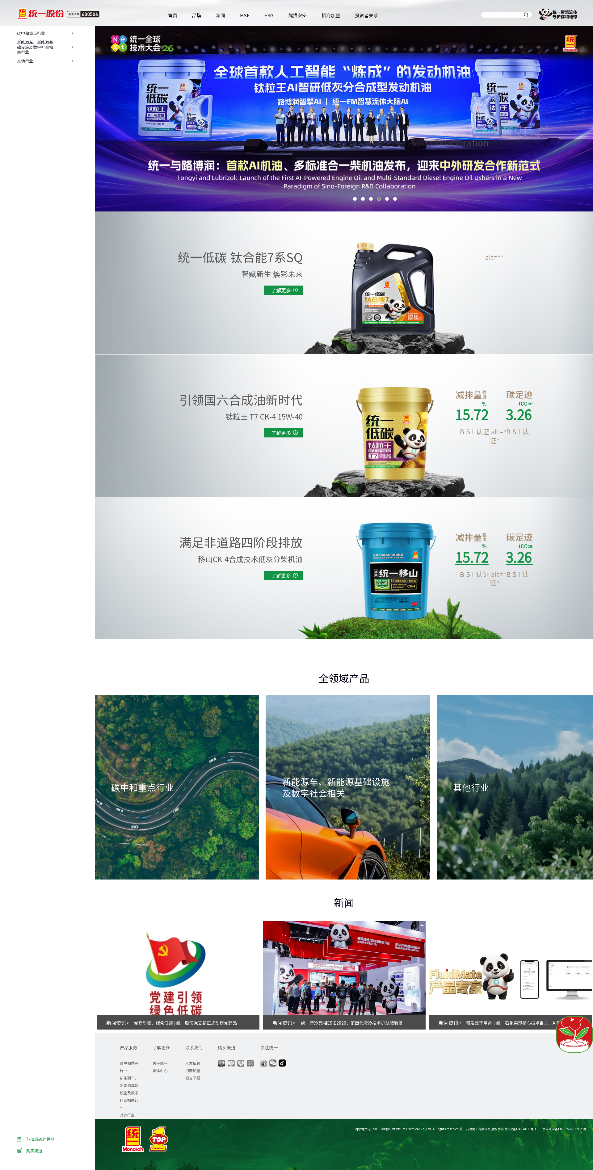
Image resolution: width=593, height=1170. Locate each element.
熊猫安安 (297, 15)
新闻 (220, 15)
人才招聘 (192, 1063)
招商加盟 (331, 15)
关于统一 (160, 1063)
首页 (172, 15)
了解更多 (281, 290)
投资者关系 (366, 15)
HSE (245, 15)
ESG (268, 15)
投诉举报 (192, 1077)
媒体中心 (160, 1070)
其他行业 (127, 1115)
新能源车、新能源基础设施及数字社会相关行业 (129, 1092)
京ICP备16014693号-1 (520, 1128)
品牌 (196, 15)
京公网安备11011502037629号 (564, 1128)
